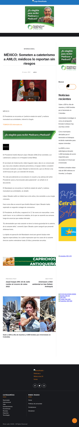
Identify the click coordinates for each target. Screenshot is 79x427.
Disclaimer (31, 411)
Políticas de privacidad (35, 403)
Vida (4, 404)
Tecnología (6, 415)
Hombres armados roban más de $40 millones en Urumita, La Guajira (67, 170)
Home (30, 400)
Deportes (5, 413)
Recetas (5, 411)
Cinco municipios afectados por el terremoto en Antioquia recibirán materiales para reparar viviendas (67, 137)
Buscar (61, 82)
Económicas (6, 408)
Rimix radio (6, 424)
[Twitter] (39, 386)
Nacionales (6, 400)
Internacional (29, 49)
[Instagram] (44, 386)
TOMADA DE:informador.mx (12, 124)
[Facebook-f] (35, 386)
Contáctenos (32, 407)
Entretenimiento (8, 406)
